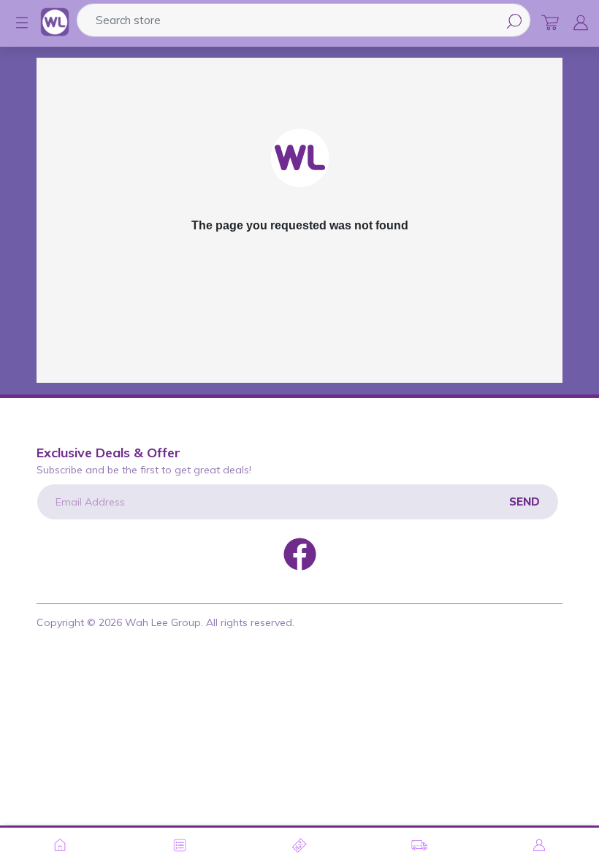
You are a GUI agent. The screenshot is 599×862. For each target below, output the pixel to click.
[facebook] (299, 553)
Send (524, 501)
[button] (14, 22)
